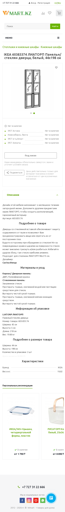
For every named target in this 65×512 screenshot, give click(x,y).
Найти (55, 26)
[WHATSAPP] (42, 500)
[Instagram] (29, 500)
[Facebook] (22, 500)
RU (59, 3)
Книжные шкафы (51, 46)
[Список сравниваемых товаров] (43, 14)
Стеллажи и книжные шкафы (20, 46)
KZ (56, 3)
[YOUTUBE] (35, 500)
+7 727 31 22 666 (10, 3)
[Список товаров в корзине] (59, 15)
